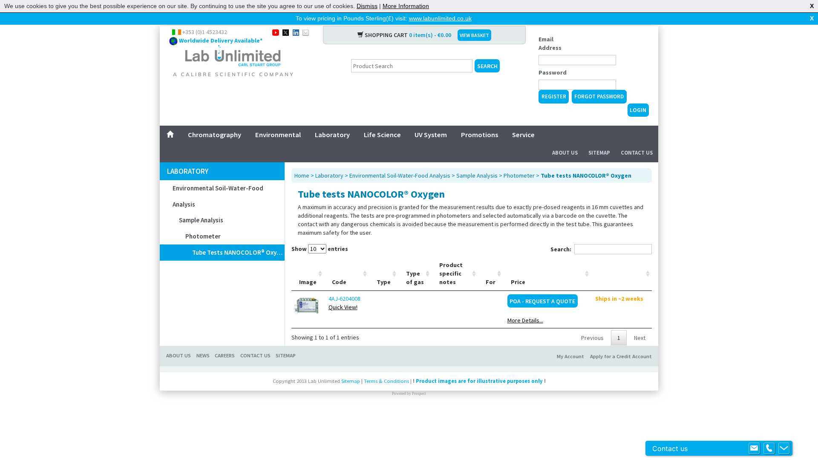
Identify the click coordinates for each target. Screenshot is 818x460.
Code (339, 282)
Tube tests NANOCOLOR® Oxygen (238, 252)
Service (523, 134)
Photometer (203, 236)
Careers (225, 355)
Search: (560, 249)
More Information (406, 6)
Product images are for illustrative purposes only (479, 381)
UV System (431, 134)
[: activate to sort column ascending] (621, 273)
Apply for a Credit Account (621, 356)
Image (308, 282)
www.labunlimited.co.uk (440, 18)
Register (553, 96)
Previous (592, 338)
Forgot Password (599, 96)
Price (518, 282)
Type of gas (415, 278)
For (490, 282)
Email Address (550, 43)
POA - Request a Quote (542, 301)
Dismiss (367, 6)
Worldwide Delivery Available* (220, 40)
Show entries (319, 249)
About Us (565, 153)
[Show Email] (754, 448)
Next (639, 338)
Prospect (419, 393)
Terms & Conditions (386, 381)
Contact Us (637, 153)
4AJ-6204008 (344, 298)
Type (384, 282)
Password (553, 72)
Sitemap (599, 153)
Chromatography (214, 134)
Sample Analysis (201, 220)
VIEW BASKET (474, 35)
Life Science (382, 134)
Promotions (479, 134)
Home (301, 175)
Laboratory (332, 134)
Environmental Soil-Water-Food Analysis (218, 196)
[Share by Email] (305, 32)
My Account (570, 356)
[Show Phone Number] (769, 448)
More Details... (525, 320)
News (203, 355)
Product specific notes (451, 273)
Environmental (278, 134)
